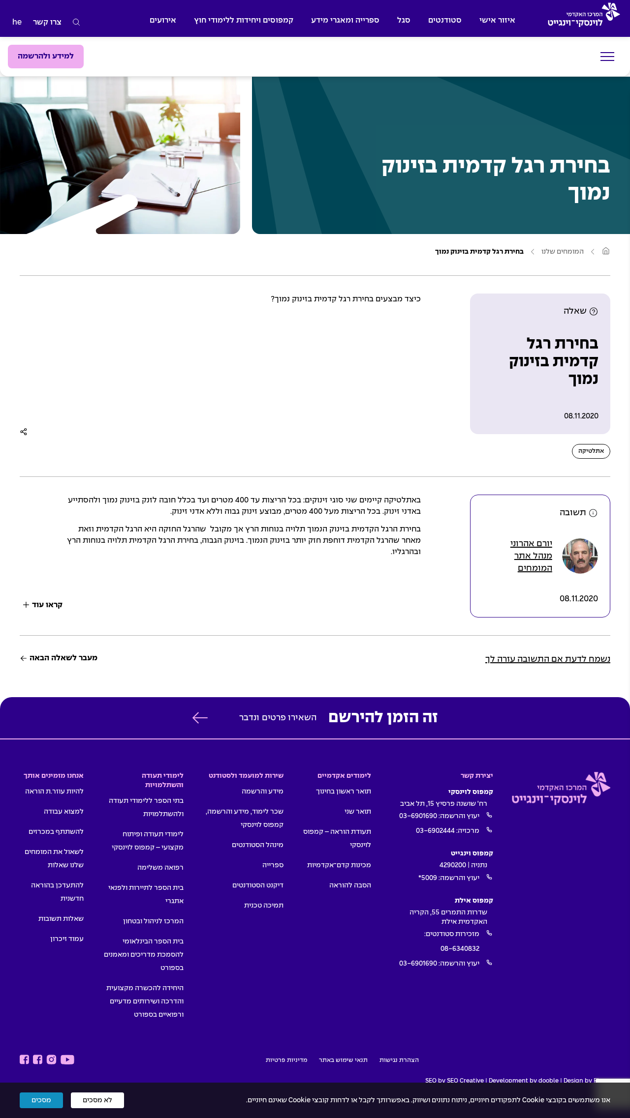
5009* (427, 878)
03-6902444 (435, 830)
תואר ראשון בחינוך (343, 791)
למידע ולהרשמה (46, 56)
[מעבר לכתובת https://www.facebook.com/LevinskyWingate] (37, 1060)
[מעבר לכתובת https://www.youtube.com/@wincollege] (67, 1060)
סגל (403, 20)
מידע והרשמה (263, 791)
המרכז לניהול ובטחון (153, 921)
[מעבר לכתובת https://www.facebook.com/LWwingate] (24, 1060)
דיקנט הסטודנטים (258, 885)
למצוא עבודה (64, 811)
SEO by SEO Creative (454, 1081)
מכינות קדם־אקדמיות (339, 865)
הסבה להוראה (350, 885)
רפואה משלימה (160, 867)
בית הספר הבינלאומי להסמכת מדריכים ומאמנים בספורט (144, 954)
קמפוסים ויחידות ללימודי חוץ (243, 20)
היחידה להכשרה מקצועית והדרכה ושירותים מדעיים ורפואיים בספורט (145, 1001)
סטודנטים (445, 20)
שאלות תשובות (61, 918)
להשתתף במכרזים (56, 831)
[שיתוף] (24, 432)
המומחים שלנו (562, 251)
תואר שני (358, 811)
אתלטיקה (591, 451)
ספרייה (273, 865)
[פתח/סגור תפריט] (607, 56)
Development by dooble (524, 1081)
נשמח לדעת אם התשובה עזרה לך (547, 659)
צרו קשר (47, 22)
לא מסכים (97, 1100)
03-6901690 (418, 816)
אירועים (163, 20)
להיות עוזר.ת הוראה (54, 791)
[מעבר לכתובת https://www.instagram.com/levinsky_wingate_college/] (51, 1060)
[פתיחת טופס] (200, 718)
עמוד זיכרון (67, 939)
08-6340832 (460, 948)
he (17, 22)
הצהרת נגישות (399, 1060)
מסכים (41, 1100)
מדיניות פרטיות (286, 1060)
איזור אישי (497, 20)
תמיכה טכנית (264, 905)
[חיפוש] (76, 22)
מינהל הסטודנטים (258, 845)
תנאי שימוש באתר (343, 1060)
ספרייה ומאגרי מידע (345, 20)
